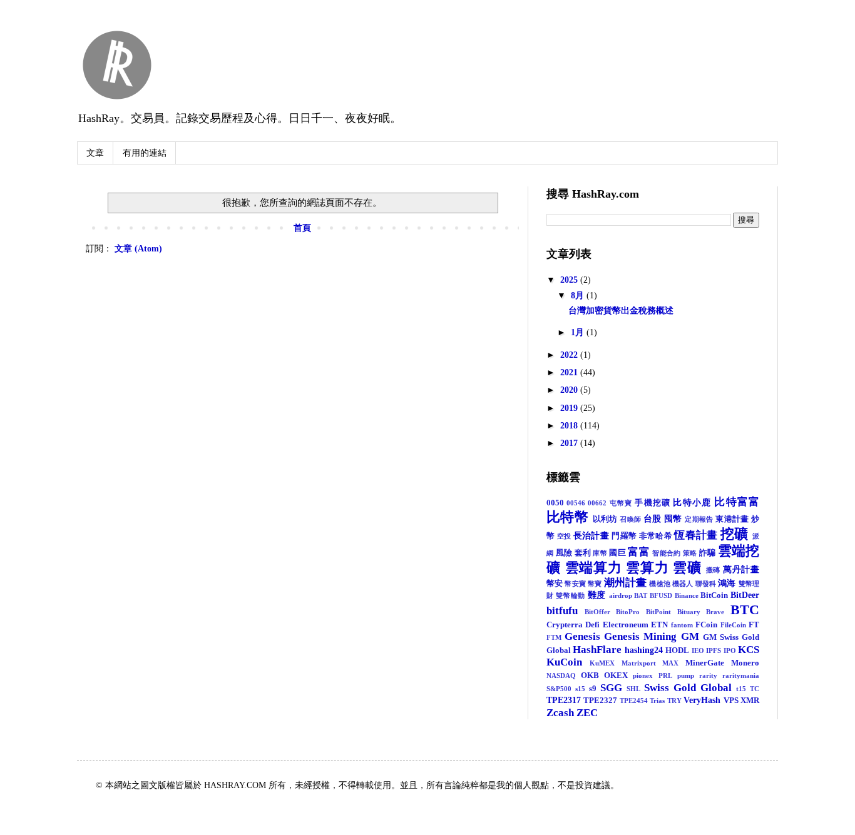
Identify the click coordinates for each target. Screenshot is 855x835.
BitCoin (714, 595)
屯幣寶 (621, 503)
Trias (657, 700)
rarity (708, 675)
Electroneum (625, 624)
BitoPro (628, 611)
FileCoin (733, 625)
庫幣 (600, 553)
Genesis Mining (640, 636)
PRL (665, 675)
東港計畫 (732, 519)
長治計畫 (591, 535)
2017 (570, 443)
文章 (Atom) (138, 248)
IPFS (713, 650)
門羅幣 (624, 536)
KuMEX (602, 663)
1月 (578, 332)
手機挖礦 (652, 502)
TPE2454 (634, 700)
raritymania (740, 675)
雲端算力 (593, 567)
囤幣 (673, 519)
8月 (578, 295)
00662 (597, 503)
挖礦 (734, 534)
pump (685, 675)
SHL (633, 688)
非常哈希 (655, 536)
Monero (745, 663)
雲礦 (687, 567)
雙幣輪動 (570, 595)
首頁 (302, 228)
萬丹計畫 (741, 569)
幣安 (554, 583)
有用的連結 (144, 153)
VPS (731, 700)
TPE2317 (563, 700)
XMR (749, 700)
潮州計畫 (625, 583)
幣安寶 (575, 583)
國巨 (617, 553)
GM (690, 636)
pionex (643, 675)
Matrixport (639, 663)
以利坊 (605, 519)
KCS (748, 649)
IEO (698, 650)
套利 (583, 553)
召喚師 (630, 519)
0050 (555, 502)
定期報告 (699, 519)
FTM (553, 637)
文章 (95, 153)
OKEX (616, 675)
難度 (597, 595)
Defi (592, 624)
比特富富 (736, 502)
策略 (690, 553)
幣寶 (595, 583)
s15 (580, 688)
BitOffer (597, 611)
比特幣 (567, 517)
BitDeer (744, 595)
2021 (570, 372)
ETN (659, 624)
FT (754, 624)
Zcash (560, 713)
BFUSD (661, 595)
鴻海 (726, 583)
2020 (570, 390)
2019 (570, 408)
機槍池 (659, 583)
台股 (652, 519)
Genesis (582, 636)
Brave (715, 611)
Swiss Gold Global (688, 688)
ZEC (587, 713)
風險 (564, 553)
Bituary (688, 611)
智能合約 (666, 553)
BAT (640, 595)
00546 (575, 503)
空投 (564, 536)
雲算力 (647, 567)
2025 (570, 280)
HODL (677, 650)
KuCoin (564, 662)
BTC (744, 609)
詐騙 (707, 553)
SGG (611, 688)
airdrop (620, 595)
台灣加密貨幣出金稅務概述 (620, 310)
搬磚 (713, 570)
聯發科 (705, 583)
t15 (741, 688)
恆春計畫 (695, 535)
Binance (687, 595)
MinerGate (704, 663)
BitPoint (658, 611)
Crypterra (564, 624)
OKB (590, 675)
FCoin (706, 624)
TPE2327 (600, 700)
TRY (674, 700)
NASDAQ (561, 675)
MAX (670, 663)
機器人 (682, 583)
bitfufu (562, 611)
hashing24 (644, 650)
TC (754, 688)
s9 (592, 688)
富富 (639, 552)
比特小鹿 (692, 502)
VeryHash (701, 700)
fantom (682, 625)
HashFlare (597, 649)
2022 (570, 355)
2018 (570, 425)
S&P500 (558, 688)
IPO (730, 650)
